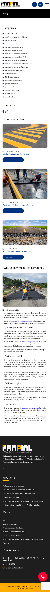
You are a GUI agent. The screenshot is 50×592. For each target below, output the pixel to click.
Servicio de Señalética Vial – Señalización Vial (21, 494)
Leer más (9, 160)
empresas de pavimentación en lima (16, 67)
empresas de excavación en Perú (15, 57)
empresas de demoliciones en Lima (16, 54)
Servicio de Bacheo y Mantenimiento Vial (19, 490)
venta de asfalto (10, 97)
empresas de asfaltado (12, 44)
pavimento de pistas (11, 84)
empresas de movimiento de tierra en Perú (18, 64)
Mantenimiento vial (11, 74)
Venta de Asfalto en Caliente (13, 486)
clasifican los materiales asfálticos (16, 37)
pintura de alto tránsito (11, 536)
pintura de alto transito (12, 90)
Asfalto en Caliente (11, 34)
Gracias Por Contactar (11, 497)
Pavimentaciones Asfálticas (14, 80)
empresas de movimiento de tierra (16, 60)
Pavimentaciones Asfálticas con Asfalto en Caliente (22, 505)
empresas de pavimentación (20, 321)
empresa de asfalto (11, 40)
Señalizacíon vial (10, 94)
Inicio (5, 520)
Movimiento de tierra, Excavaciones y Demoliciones (23, 501)
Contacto (6, 543)
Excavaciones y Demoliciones (14, 70)
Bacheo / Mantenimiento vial (14, 532)
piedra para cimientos (12, 87)
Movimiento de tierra (12, 77)
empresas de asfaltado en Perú (15, 47)
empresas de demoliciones (13, 50)
